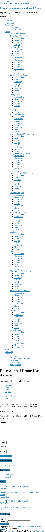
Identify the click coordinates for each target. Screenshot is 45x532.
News (16, 51)
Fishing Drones (15, 95)
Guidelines (18, 40)
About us (8, 354)
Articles (17, 47)
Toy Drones (14, 56)
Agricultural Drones (17, 114)
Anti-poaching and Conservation (22, 134)
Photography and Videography (21, 173)
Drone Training (15, 330)
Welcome (8, 21)
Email (3, 447)
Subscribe (4, 524)
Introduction (19, 38)
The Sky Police (10, 465)
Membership (9, 23)
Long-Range (14, 232)
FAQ (7, 349)
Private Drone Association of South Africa (20, 8)
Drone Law (9, 475)
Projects (17, 45)
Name (3, 442)
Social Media (19, 49)
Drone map (9, 25)
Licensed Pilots (15, 310)
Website (3, 451)
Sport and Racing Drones (19, 75)
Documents (9, 352)
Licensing (18, 258)
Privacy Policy (15, 365)
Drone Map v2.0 (16, 29)
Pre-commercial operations (20, 291)
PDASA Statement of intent (20, 358)
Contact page (15, 362)
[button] (6, 17)
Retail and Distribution (18, 212)
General (8, 477)
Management (14, 360)
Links (16, 53)
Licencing (18, 42)
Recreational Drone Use (19, 36)
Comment (4, 422)
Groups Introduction (17, 34)
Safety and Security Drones (20, 154)
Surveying (13, 251)
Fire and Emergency (17, 193)
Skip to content (5, 1)
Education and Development (20, 271)
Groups (7, 32)
